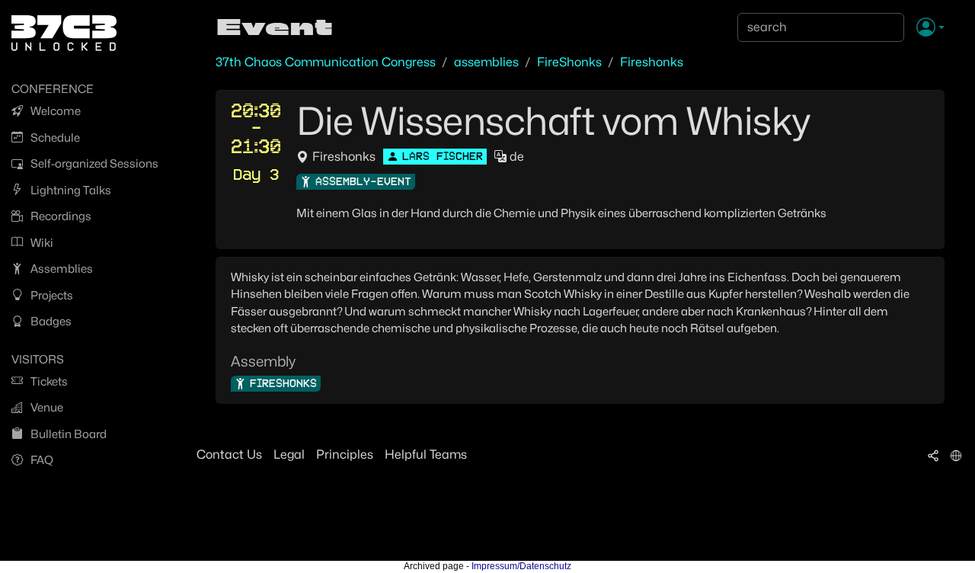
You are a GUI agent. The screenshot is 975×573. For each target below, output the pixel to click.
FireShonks (569, 62)
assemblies (486, 62)
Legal (289, 454)
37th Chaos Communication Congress (326, 62)
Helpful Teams (426, 454)
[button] (930, 28)
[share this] (933, 455)
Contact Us (229, 454)
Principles (344, 454)
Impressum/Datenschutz (521, 566)
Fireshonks (651, 62)
